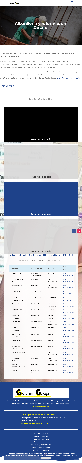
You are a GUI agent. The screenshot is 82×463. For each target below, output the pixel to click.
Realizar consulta (41, 442)
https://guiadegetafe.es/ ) (68, 78)
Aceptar (46, 458)
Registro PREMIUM (41, 439)
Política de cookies (41, 450)
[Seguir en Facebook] (74, 231)
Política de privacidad (41, 447)
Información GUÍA (41, 433)
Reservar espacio (41, 139)
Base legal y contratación (41, 445)
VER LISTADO (8, 86)
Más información (41, 407)
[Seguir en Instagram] (79, 231)
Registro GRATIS (41, 436)
